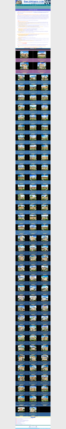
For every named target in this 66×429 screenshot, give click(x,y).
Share (16, 49)
